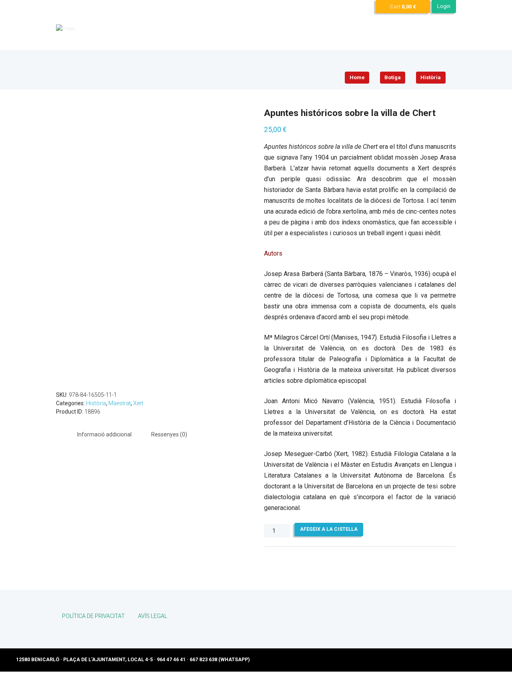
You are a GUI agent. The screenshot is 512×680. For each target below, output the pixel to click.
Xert (138, 403)
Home (357, 77)
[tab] (104, 434)
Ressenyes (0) (169, 434)
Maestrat (119, 403)
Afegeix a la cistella (329, 529)
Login (443, 6)
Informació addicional (104, 434)
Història (430, 77)
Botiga (392, 77)
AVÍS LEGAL (152, 616)
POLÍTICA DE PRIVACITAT (93, 616)
